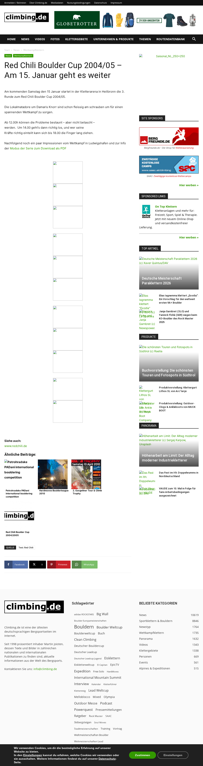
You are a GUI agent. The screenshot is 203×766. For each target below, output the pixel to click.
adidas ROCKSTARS (84, 614)
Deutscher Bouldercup (89, 646)
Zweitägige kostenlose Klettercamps (172, 176)
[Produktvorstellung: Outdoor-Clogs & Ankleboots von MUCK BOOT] (147, 411)
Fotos (55, 39)
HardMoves (113, 671)
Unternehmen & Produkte (113, 39)
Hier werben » (189, 185)
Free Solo (98, 671)
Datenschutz (100, 2)
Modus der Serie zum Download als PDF (38, 148)
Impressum (116, 2)
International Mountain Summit (97, 678)
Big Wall (102, 614)
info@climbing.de (45, 669)
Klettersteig (80, 690)
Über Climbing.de (38, 2)
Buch (101, 633)
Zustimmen (142, 755)
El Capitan (102, 664)
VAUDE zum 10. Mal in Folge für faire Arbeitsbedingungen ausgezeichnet (177, 492)
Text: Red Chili (26, 547)
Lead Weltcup (98, 690)
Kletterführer (110, 684)
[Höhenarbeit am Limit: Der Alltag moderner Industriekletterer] (169, 450)
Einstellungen (32, 755)
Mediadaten (57, 2)
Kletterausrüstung (185, 147)
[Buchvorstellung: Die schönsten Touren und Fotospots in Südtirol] (169, 363)
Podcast (106, 703)
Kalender (96, 684)
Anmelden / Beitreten (15, 2)
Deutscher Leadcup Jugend (88, 658)
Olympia (109, 697)
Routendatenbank (170, 39)
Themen (145, 39)
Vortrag (117, 728)
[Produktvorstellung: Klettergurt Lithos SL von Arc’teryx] (147, 399)
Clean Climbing (85, 640)
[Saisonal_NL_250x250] (169, 83)
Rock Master (96, 716)
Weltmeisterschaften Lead (88, 741)
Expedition (82, 671)
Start (7, 50)
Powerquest (83, 709)
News (25, 39)
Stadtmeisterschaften (86, 728)
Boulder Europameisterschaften (90, 620)
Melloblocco (82, 697)
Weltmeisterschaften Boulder (91, 735)
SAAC (108, 716)
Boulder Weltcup (109, 627)
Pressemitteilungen (109, 710)
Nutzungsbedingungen (78, 2)
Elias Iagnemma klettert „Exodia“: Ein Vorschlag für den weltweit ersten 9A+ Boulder (178, 299)
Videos (40, 39)
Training (105, 728)
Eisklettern (112, 658)
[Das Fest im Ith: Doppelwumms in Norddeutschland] (147, 483)
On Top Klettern (166, 206)
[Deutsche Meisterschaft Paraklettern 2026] (169, 273)
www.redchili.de (15, 446)
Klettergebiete (76, 39)
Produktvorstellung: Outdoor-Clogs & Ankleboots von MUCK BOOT (177, 407)
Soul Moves (100, 722)
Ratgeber (80, 716)
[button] (194, 39)
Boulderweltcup (84, 633)
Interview (81, 684)
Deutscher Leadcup (85, 652)
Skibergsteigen (82, 722)
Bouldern (84, 627)
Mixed (97, 697)
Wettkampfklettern (23, 55)
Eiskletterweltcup (84, 664)
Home (11, 39)
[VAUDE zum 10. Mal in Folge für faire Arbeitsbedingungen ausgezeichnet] (147, 492)
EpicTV (114, 664)
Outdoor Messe (85, 703)
